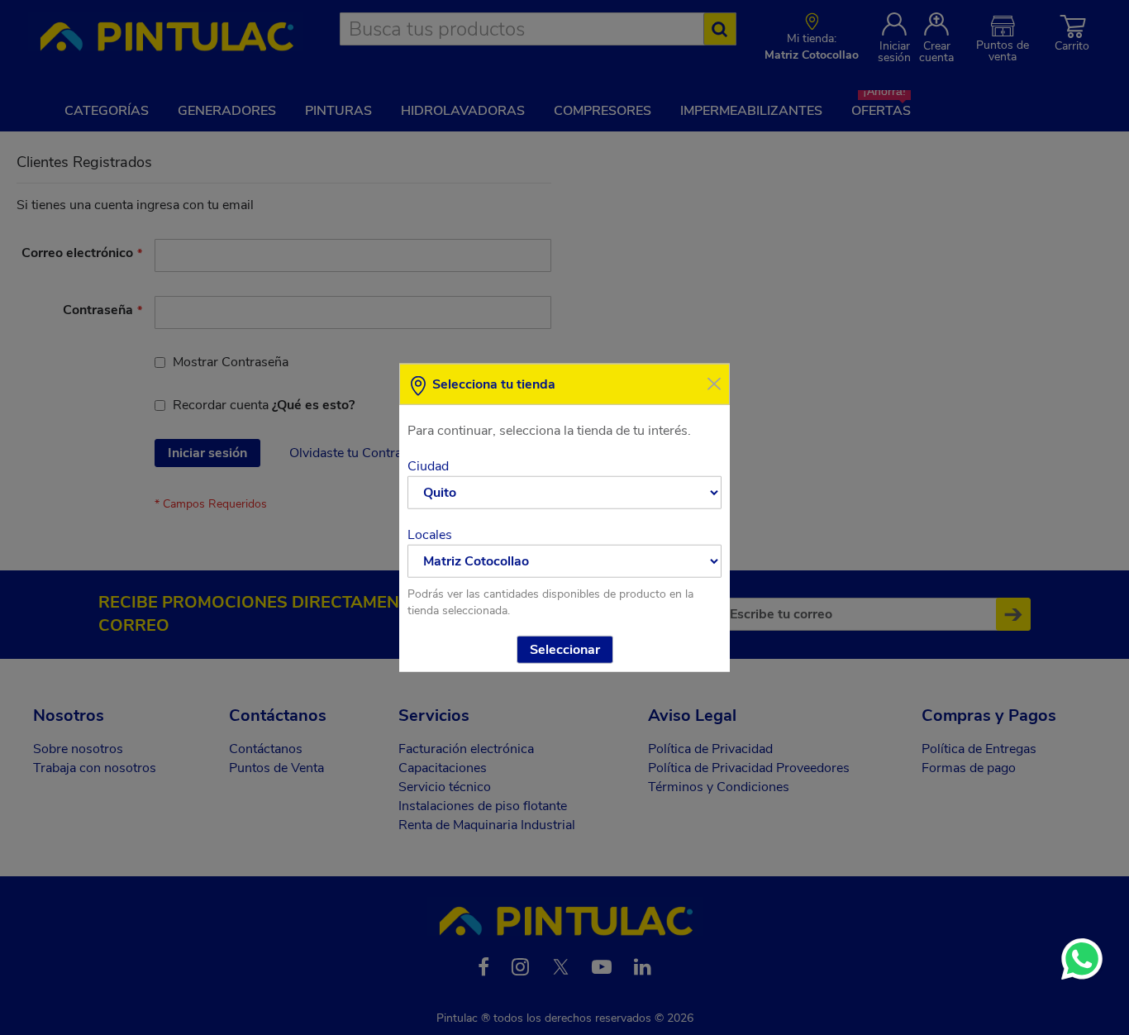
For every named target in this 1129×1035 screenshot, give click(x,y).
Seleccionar (565, 649)
